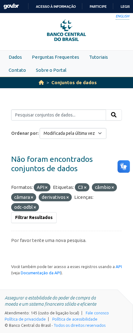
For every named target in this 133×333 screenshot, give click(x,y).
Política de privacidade (25, 319)
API (119, 266)
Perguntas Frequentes (55, 57)
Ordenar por (24, 133)
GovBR (11, 6)
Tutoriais (98, 57)
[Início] (41, 82)
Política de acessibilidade (74, 319)
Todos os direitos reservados (79, 325)
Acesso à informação (56, 6)
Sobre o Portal (51, 70)
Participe (98, 6)
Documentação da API (41, 273)
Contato (17, 70)
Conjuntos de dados (74, 82)
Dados (15, 57)
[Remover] (46, 187)
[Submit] (114, 115)
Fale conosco (97, 313)
